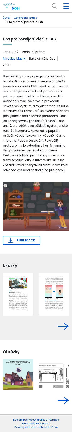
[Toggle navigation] (64, 6)
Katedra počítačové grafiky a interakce (36, 419)
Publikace (25, 240)
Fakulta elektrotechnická (36, 423)
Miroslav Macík (14, 58)
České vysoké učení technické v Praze (36, 427)
